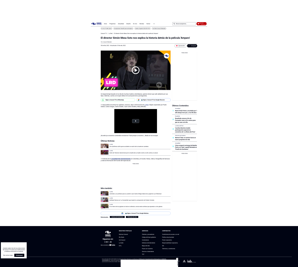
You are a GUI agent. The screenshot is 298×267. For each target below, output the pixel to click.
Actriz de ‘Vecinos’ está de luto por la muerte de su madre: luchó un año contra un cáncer (133, 153)
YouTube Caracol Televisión (159, 28)
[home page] (96, 24)
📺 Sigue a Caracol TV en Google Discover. (153, 100)
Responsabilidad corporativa (170, 243)
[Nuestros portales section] (132, 231)
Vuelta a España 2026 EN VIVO (142, 28)
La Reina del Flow (179, 125)
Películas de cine (132, 217)
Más (154, 24)
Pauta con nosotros (147, 248)
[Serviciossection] (155, 231)
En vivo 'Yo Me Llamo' (106, 28)
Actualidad (177, 108)
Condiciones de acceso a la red (170, 234)
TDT (143, 254)
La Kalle (121, 243)
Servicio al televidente (148, 251)
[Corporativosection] (178, 231)
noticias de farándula (117, 217)
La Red (110, 33)
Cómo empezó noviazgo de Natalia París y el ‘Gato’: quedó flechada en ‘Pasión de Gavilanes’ (186, 147)
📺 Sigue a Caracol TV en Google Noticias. (137, 213)
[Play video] (136, 70)
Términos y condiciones (168, 248)
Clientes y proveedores (148, 234)
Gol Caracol (122, 240)
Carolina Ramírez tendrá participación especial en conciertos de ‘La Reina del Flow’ (185, 130)
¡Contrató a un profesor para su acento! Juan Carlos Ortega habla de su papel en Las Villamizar (135, 194)
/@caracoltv (181, 45)
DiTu (120, 245)
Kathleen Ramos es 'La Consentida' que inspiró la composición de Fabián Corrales (131, 200)
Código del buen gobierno (149, 237)
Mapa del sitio (146, 245)
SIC (163, 245)
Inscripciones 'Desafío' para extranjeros (123, 28)
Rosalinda (177, 116)
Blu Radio (121, 237)
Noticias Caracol (123, 234)
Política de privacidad (168, 237)
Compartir (193, 46)
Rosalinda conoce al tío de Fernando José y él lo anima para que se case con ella (185, 120)
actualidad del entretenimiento (121, 159)
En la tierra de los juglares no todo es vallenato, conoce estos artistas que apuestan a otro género (135, 206)
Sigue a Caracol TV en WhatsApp (114, 100)
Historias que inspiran (180, 135)
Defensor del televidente (148, 243)
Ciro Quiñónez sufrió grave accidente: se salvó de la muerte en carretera (128, 146)
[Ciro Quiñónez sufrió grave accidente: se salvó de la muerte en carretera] (104, 146)
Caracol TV (104, 33)
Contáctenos (145, 240)
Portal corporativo (167, 240)
